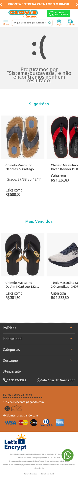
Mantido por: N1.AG (47, 474)
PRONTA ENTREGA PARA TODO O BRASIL (39, 4)
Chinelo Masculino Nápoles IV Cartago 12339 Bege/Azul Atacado (19, 167)
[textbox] (32, 23)
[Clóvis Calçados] (23, 14)
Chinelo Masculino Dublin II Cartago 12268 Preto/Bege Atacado (22, 285)
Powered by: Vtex (30, 474)
